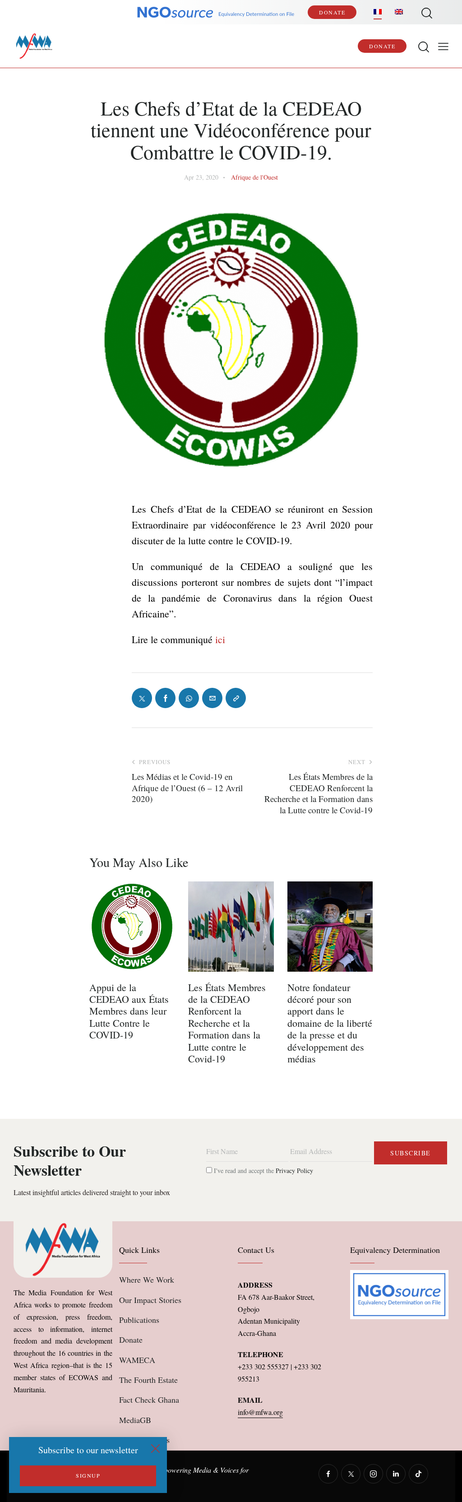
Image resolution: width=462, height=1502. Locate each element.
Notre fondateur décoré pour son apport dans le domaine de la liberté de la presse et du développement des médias (329, 1023)
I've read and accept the (262, 1170)
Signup (88, 1475)
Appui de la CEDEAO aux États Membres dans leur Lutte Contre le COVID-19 (129, 1011)
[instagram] (373, 1473)
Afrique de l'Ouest (254, 177)
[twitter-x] (350, 1473)
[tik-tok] (418, 1473)
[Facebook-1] (165, 698)
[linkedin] (396, 1473)
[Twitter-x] (142, 698)
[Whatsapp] (189, 698)
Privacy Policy (294, 1170)
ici (219, 639)
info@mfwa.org (260, 1412)
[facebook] (328, 1473)
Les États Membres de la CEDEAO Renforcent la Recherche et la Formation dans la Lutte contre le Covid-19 (227, 1023)
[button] (443, 46)
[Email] (212, 698)
